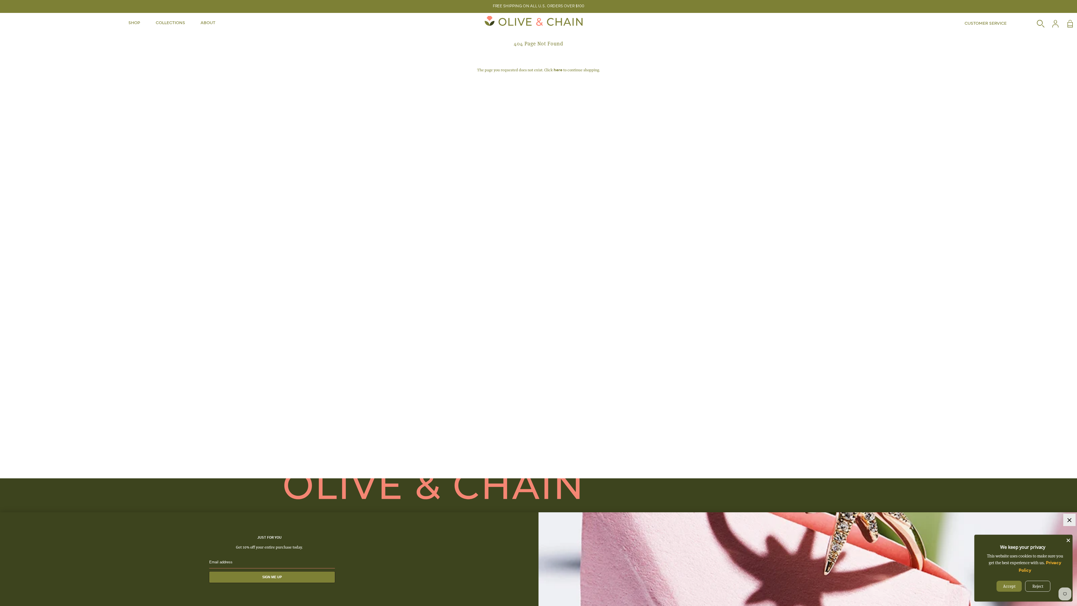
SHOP (134, 23)
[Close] (1068, 539)
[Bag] (1066, 23)
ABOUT (208, 23)
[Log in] (1051, 23)
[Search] (1037, 23)
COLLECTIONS (170, 23)
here (558, 70)
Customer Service (986, 24)
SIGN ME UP (272, 577)
